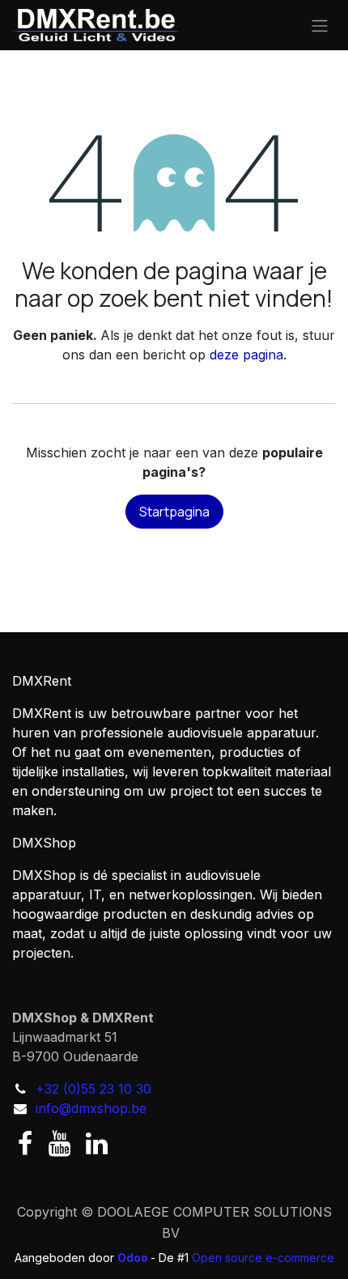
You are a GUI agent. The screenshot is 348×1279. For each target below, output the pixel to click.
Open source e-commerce (263, 1257)
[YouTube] (59, 1144)
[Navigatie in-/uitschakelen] (319, 25)
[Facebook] (25, 1144)
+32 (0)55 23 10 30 (93, 1089)
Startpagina (174, 512)
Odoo (134, 1257)
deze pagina (246, 354)
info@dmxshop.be (91, 1108)
